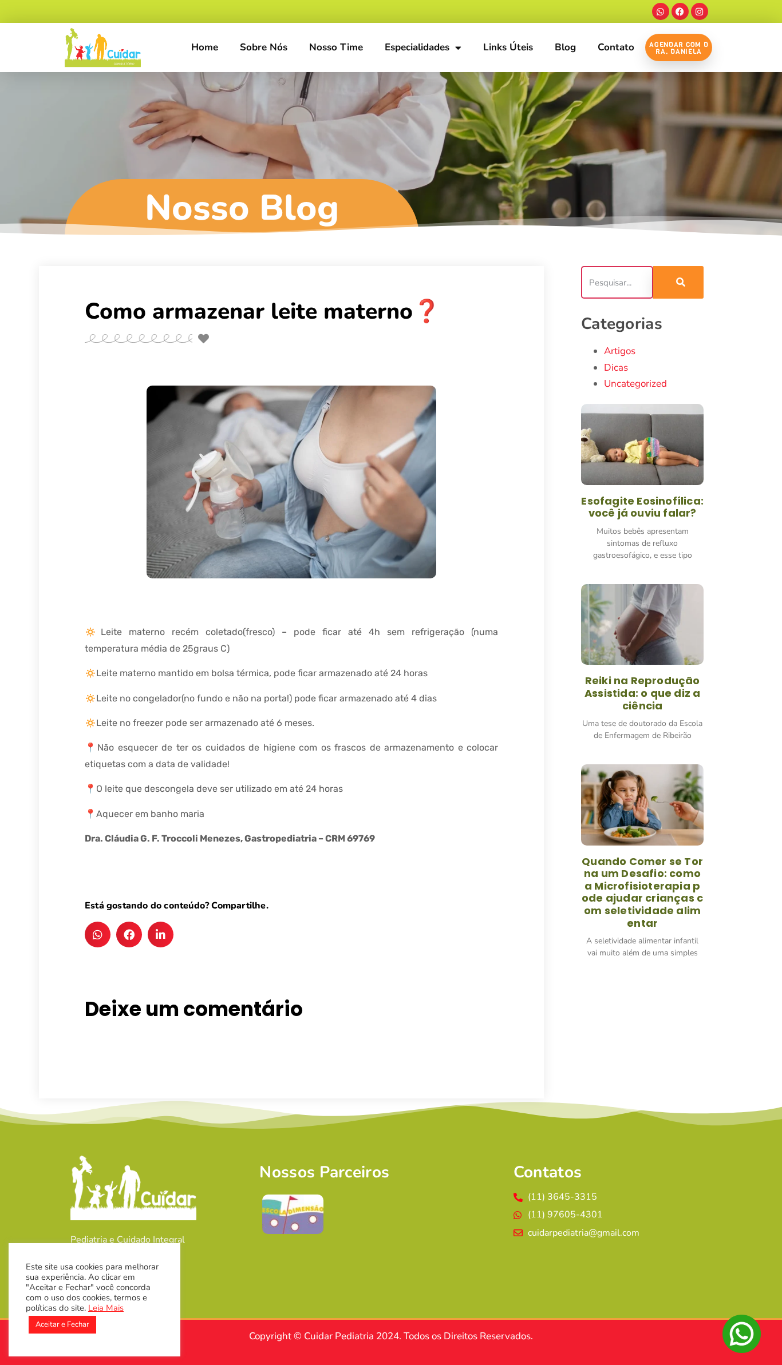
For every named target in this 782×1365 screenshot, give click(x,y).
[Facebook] (680, 11)
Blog (565, 47)
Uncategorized (635, 383)
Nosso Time (336, 47)
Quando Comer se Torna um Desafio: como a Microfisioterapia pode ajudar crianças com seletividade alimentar (642, 892)
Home (204, 47)
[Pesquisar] (678, 282)
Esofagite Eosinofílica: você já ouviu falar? (642, 507)
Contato (616, 47)
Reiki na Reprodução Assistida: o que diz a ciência (642, 692)
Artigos (619, 351)
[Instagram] (699, 11)
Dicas (616, 367)
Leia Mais (106, 1308)
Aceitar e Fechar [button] (62, 1324)
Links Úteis (508, 47)
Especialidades (417, 47)
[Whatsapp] (660, 11)
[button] (97, 934)
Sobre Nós (263, 47)
